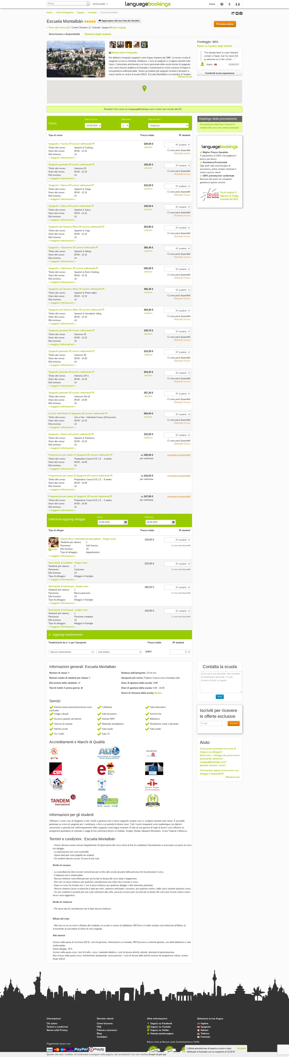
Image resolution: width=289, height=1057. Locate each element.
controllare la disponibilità (178, 455)
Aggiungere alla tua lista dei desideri (120, 20)
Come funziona (105, 1023)
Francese (205, 1037)
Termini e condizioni (57, 1027)
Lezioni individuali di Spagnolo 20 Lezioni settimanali (77, 413)
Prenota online (224, 24)
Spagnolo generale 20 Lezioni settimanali (70, 164)
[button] (144, 88)
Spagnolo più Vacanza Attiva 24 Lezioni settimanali (75, 226)
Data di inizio (91, 119)
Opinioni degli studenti (97, 34)
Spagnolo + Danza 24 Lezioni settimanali (70, 185)
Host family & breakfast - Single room (68, 563)
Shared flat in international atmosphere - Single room (88, 539)
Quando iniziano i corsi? (213, 765)
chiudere (241, 1048)
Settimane (126, 119)
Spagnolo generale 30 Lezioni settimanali (70, 351)
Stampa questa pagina (161, 1033)
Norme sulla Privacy (57, 1030)
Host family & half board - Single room (68, 586)
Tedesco (205, 1033)
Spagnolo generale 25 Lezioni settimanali (70, 330)
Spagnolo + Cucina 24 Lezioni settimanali (70, 144)
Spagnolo (206, 1027)
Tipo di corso (154, 119)
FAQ (99, 1027)
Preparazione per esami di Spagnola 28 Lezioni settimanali (79, 455)
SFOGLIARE (99, 4)
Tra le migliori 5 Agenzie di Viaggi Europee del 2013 (229, 195)
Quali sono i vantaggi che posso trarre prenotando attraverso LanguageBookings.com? (220, 758)
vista (54, 549)
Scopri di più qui (157, 1054)
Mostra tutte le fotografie (124, 52)
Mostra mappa (117, 27)
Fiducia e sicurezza (107, 1030)
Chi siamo (52, 1023)
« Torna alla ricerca (56, 27)
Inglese (204, 1023)
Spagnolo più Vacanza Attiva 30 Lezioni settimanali (75, 289)
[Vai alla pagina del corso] (93, 144)
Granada (92, 12)
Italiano (204, 1030)
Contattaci (102, 1037)
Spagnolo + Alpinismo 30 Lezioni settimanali (72, 247)
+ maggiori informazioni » (62, 157)
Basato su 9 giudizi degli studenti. (215, 46)
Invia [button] (219, 696)
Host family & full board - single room (68, 610)
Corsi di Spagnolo (64, 12)
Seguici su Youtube (160, 1027)
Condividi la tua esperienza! (219, 73)
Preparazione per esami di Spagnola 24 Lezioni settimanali (79, 475)
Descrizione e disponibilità (64, 34)
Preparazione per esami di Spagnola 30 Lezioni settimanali (79, 496)
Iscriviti (233, 723)
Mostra (158, 693)
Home (49, 12)
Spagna (80, 12)
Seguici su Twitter (159, 1030)
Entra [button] (212, 4)
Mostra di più (185, 76)
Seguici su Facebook (161, 1023)
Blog (99, 1033)
